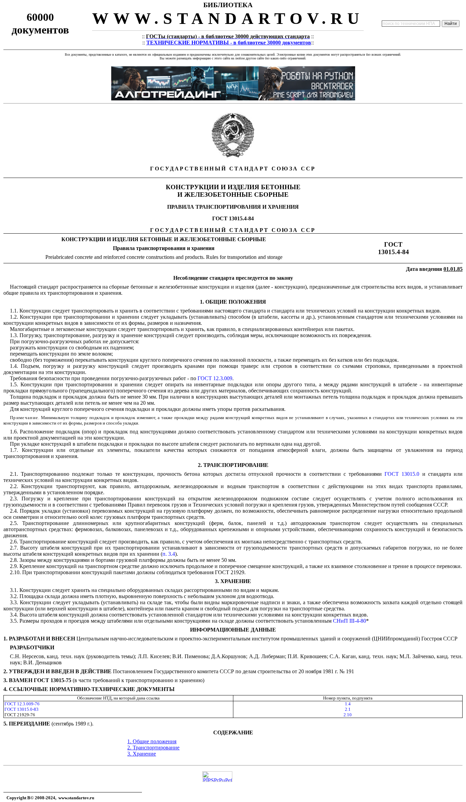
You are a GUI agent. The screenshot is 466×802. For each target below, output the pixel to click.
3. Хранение (141, 754)
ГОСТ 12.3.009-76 (22, 703)
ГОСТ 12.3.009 (215, 378)
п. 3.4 (168, 554)
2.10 (348, 714)
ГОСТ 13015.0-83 (21, 709)
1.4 (348, 703)
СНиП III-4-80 (349, 621)
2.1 (348, 709)
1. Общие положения (151, 741)
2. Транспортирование (153, 747)
